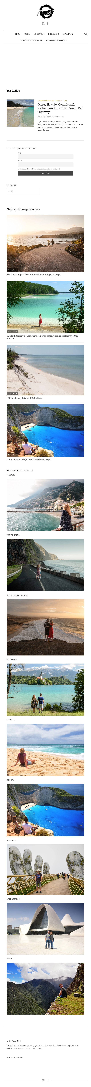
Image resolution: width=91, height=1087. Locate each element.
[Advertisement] (45, 63)
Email (20, 161)
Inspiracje (53, 34)
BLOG (17, 34)
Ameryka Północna (46, 101)
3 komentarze (58, 117)
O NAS (27, 34)
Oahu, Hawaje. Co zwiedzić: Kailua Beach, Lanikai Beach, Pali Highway (60, 108)
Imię (19, 153)
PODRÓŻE (38, 34)
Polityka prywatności (15, 1057)
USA (65, 101)
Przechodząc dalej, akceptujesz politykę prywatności (40, 169)
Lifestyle (68, 34)
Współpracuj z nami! (31, 40)
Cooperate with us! (56, 40)
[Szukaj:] (86, 34)
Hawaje (59, 101)
